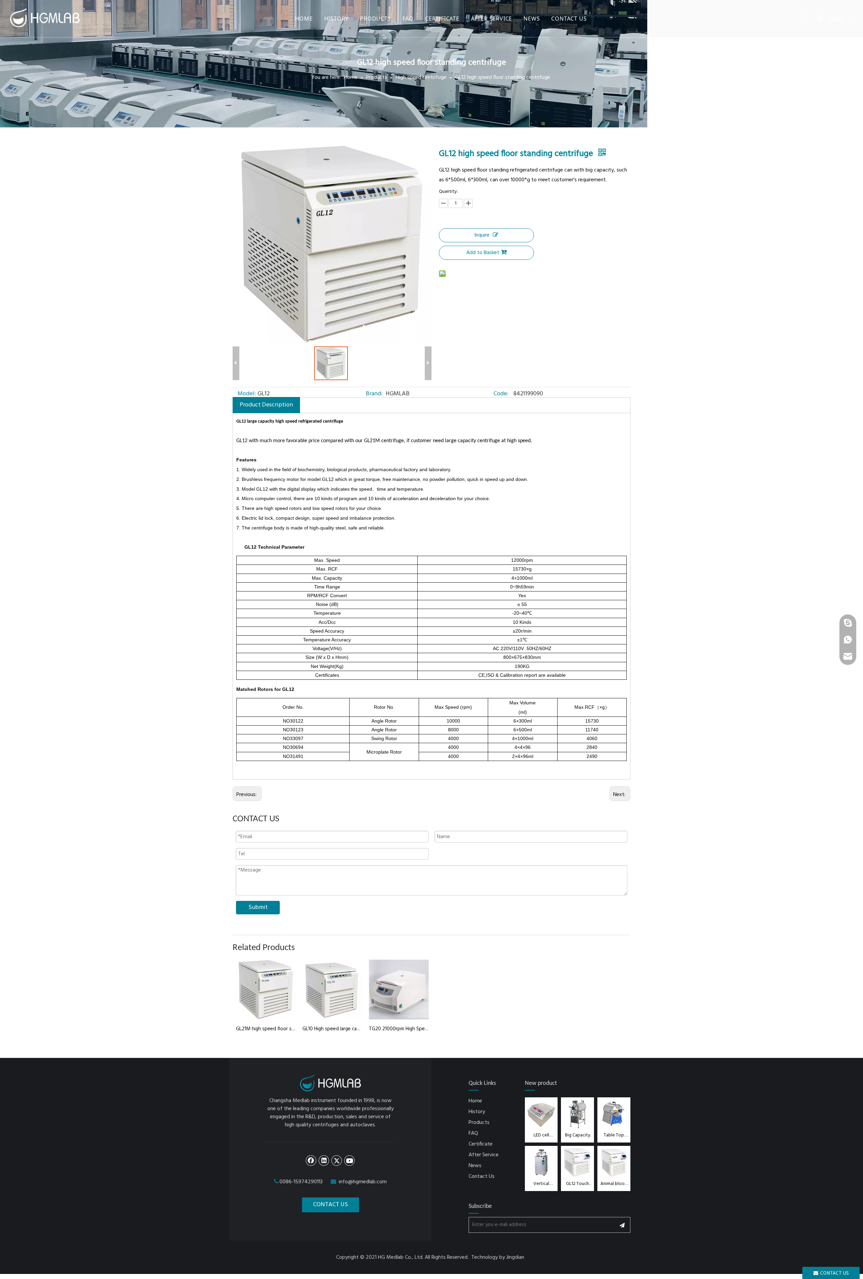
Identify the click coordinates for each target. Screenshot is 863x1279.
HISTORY (336, 18)
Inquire (481, 235)
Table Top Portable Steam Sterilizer (614, 1135)
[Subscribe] (622, 1224)
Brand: (374, 394)
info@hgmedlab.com (363, 1182)
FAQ (408, 18)
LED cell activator (541, 1135)
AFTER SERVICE (491, 18)
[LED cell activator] (541, 1114)
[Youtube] (349, 1160)
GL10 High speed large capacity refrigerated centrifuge (332, 1029)
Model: (247, 394)
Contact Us (482, 1176)
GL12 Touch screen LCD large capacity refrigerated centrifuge (577, 1183)
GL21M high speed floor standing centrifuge (266, 1029)
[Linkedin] (324, 1160)
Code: (501, 394)
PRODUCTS (375, 18)
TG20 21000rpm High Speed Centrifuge (398, 1029)
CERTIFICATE (442, 18)
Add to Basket (482, 252)
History (477, 1111)
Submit (258, 907)
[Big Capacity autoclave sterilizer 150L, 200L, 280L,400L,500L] (577, 1114)
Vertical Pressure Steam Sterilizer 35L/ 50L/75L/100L (541, 1183)
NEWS (532, 18)
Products (479, 1122)
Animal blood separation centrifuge (613, 1183)
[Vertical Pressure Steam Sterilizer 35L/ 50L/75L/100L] (541, 1162)
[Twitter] (336, 1160)
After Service (484, 1155)
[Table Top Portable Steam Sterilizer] (613, 1114)
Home (475, 1101)
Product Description (266, 405)
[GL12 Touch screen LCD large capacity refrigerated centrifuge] (577, 1162)
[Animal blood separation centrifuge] (613, 1162)
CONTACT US (569, 18)
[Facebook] (311, 1160)
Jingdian (515, 1257)
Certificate (481, 1144)
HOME (304, 18)
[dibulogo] (330, 1083)
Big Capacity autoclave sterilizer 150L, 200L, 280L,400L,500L (577, 1135)
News (475, 1165)
